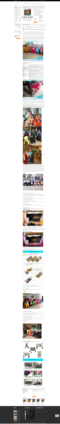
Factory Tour (31, 2)
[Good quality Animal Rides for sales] (16, 20)
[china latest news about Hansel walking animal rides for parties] (15, 416)
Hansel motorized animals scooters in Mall (20, 418)
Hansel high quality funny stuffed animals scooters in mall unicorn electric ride (29, 404)
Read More (19, 420)
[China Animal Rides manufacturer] (17, 2)
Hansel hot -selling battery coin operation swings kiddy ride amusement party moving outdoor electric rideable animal (27, 20)
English (44, 0)
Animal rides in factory (20, 4)
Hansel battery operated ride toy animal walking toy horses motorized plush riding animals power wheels (38, 405)
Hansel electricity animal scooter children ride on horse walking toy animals (42, 404)
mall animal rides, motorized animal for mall (20, 411)
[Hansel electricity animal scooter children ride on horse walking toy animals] (43, 400)
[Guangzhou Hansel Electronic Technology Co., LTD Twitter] (28, 411)
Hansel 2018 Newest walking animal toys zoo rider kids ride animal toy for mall (24, 404)
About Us (28, 2)
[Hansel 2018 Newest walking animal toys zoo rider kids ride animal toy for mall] (25, 400)
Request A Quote (40, 0)
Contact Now (36, 22)
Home (22, 2)
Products (25, 2)
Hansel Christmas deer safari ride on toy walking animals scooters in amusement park (34, 404)
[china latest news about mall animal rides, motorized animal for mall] (15, 412)
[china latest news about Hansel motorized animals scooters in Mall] (15, 419)
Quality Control (35, 2)
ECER (31, 423)
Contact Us (39, 2)
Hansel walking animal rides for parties (20, 415)
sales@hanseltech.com (17, 0)
